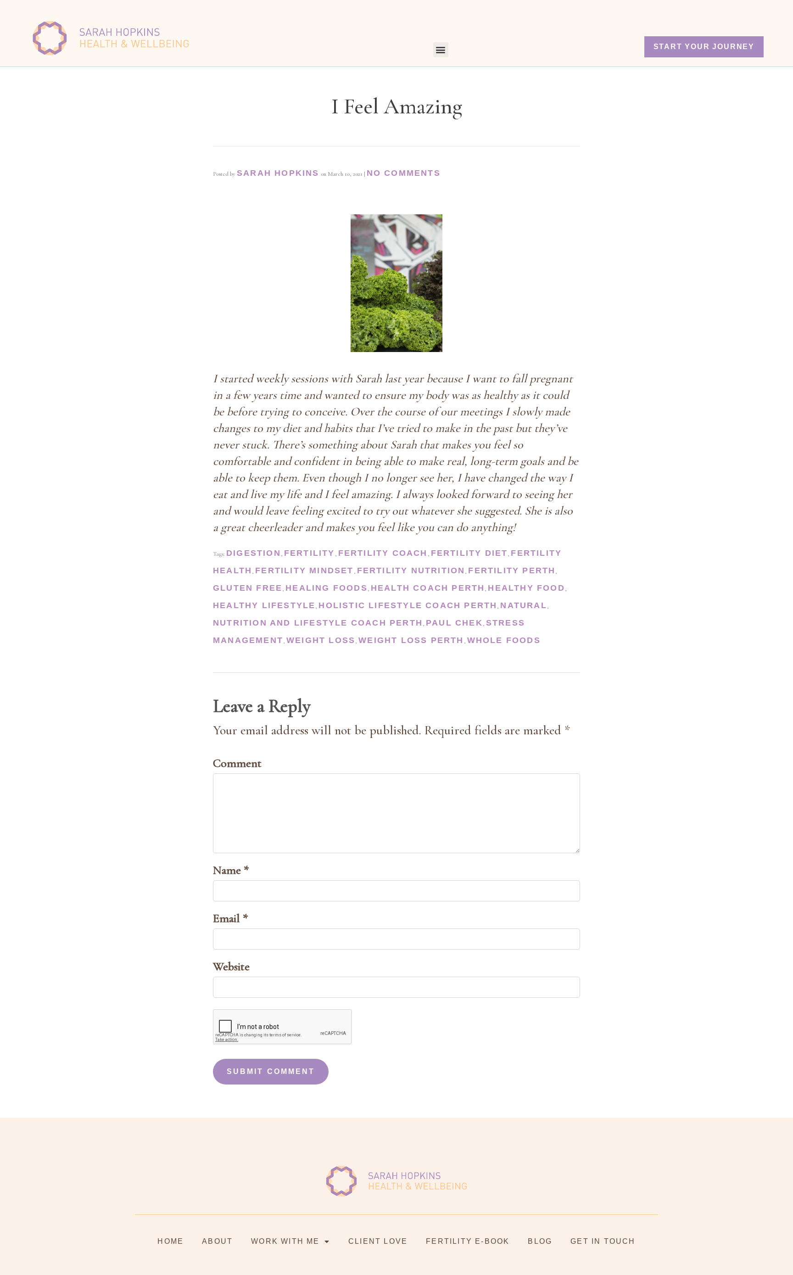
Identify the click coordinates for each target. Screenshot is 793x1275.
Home (170, 1241)
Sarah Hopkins (278, 173)
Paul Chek (454, 622)
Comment (237, 763)
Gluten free (247, 588)
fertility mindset (304, 570)
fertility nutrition (411, 570)
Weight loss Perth (411, 640)
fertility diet (469, 553)
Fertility (309, 553)
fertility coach (383, 553)
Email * (230, 918)
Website (231, 966)
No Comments (404, 173)
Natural (523, 605)
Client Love (378, 1241)
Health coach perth (428, 588)
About (217, 1241)
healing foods (326, 588)
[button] (440, 49)
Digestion (253, 553)
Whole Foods (504, 640)
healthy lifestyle (264, 605)
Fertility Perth (511, 570)
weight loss (320, 640)
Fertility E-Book (467, 1241)
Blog (540, 1241)
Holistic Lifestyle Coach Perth (407, 605)
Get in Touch (602, 1241)
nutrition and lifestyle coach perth (318, 622)
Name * (231, 870)
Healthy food (526, 588)
